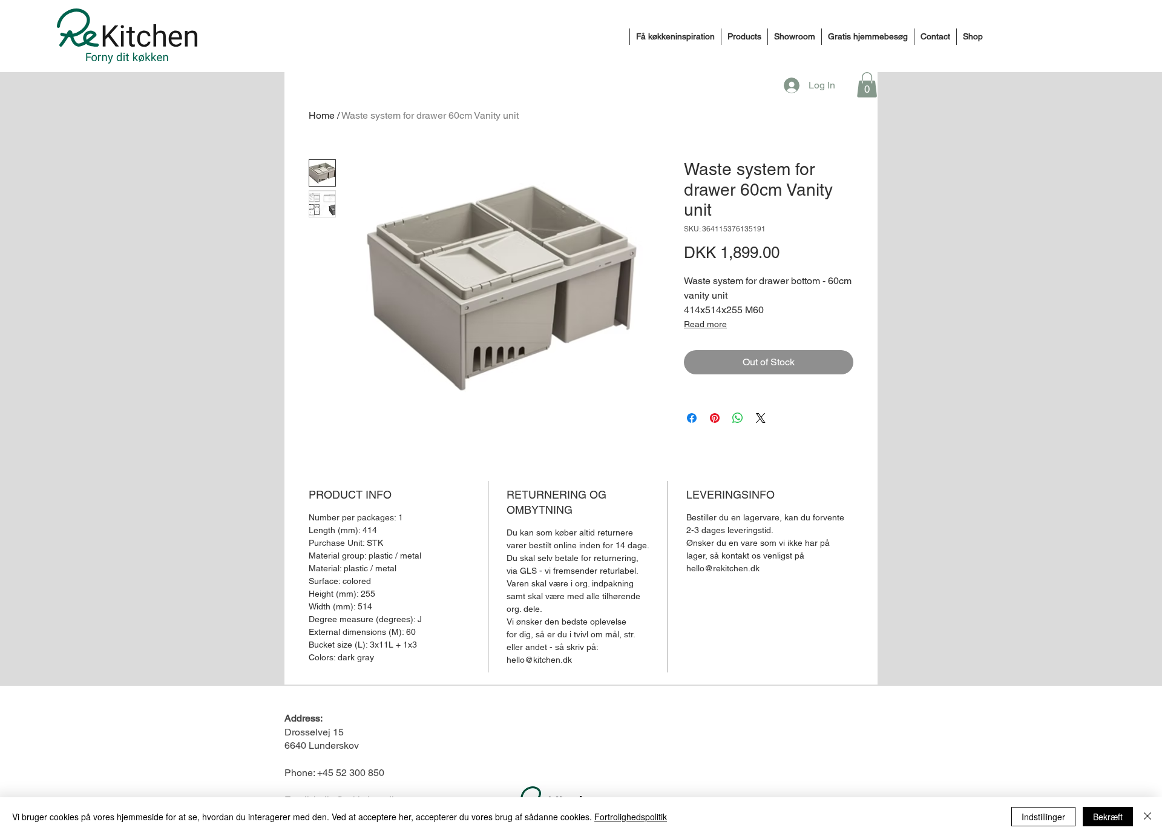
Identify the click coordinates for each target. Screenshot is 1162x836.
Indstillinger (1043, 817)
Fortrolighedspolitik (630, 817)
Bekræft (1108, 817)
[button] (867, 85)
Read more (705, 324)
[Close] (1147, 816)
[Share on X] (760, 418)
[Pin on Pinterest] (714, 418)
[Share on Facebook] (691, 418)
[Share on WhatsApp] (737, 418)
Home (322, 115)
